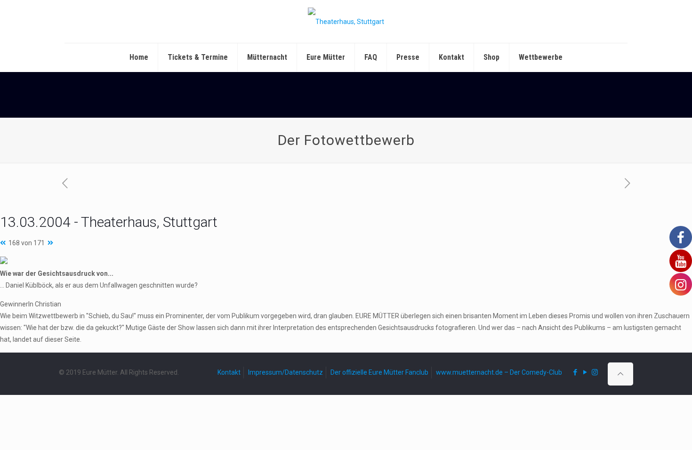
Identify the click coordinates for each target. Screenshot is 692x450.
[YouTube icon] (584, 372)
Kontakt (229, 372)
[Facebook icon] (575, 372)
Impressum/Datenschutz (285, 372)
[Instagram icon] (594, 372)
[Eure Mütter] (346, 21)
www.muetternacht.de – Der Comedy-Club (499, 372)
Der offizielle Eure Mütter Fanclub (379, 372)
